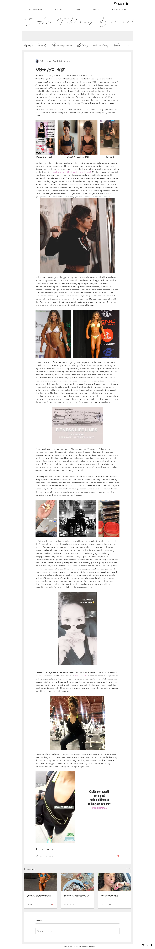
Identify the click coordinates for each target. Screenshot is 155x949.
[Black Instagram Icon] (143, 945)
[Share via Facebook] (37, 849)
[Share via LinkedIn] (48, 849)
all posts (28, 45)
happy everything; (101, 45)
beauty (117, 45)
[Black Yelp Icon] (147, 945)
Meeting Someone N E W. (109, 895)
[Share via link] (53, 849)
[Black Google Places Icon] (151, 945)
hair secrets (42, 45)
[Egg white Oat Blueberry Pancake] (77, 882)
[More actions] (118, 61)
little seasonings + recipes (62, 45)
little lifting (83, 45)
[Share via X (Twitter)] (42, 849)
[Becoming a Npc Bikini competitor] (40, 882)
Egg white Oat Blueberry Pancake (77, 895)
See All (128, 869)
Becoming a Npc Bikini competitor (39, 895)
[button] (127, 3)
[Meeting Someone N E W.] (114, 882)
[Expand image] (45, 137)
